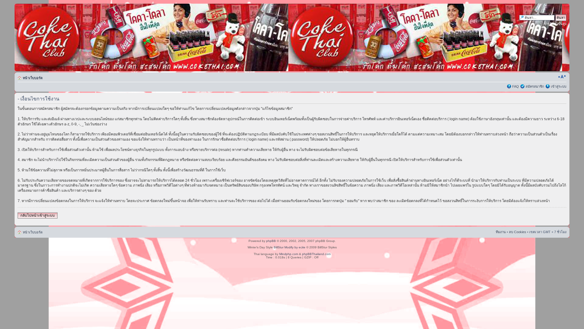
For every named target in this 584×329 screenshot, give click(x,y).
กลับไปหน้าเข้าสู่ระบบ (37, 215)
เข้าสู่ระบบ (558, 86)
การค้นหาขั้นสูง (555, 24)
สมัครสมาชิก (535, 86)
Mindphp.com (288, 254)
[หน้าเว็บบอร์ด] (73, 37)
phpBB (271, 241)
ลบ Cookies (517, 232)
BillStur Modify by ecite (289, 247)
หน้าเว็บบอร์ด (33, 78)
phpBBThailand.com (316, 254)
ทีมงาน (501, 232)
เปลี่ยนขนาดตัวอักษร (562, 76)
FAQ (515, 86)
